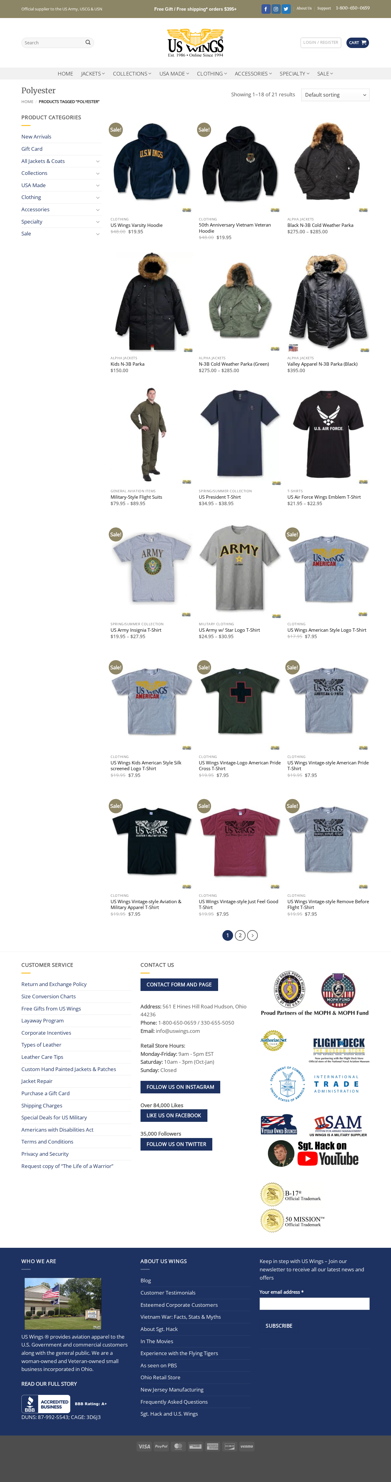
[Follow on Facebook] (266, 9)
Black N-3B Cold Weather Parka (320, 225)
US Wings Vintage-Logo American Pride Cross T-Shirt (240, 765)
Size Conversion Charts (48, 996)
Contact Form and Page (179, 984)
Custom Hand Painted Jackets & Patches (68, 1069)
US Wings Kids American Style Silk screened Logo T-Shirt (146, 765)
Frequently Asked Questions (174, 1401)
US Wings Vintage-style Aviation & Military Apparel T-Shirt (146, 904)
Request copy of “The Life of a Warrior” (67, 1166)
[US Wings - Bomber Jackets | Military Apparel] (196, 43)
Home (65, 73)
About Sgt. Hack (159, 1328)
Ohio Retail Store (161, 1377)
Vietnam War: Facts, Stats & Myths (181, 1316)
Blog (146, 1280)
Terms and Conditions (47, 1141)
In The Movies (157, 1341)
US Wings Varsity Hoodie (137, 225)
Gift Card (31, 148)
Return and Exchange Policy (54, 984)
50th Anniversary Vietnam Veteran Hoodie (235, 228)
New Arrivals (36, 136)
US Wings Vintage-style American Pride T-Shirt (328, 765)
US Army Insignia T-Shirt (136, 630)
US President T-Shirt (220, 497)
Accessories (251, 73)
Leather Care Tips (42, 1056)
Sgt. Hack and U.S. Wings (169, 1413)
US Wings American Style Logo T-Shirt (326, 630)
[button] (321, 43)
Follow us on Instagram (180, 1087)
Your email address (282, 1292)
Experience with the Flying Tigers (179, 1353)
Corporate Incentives (46, 1032)
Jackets (91, 73)
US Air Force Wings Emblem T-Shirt (324, 497)
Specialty (292, 73)
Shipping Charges (41, 1105)
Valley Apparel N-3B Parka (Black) (322, 364)
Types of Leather (41, 1044)
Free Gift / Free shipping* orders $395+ (195, 9)
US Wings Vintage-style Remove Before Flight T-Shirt (328, 904)
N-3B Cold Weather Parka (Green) (234, 364)
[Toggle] (98, 161)
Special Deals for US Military (54, 1117)
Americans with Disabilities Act (57, 1129)
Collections (130, 73)
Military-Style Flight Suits (136, 497)
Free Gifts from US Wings (51, 1008)
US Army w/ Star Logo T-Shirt (229, 630)
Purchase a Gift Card (45, 1093)
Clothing (210, 73)
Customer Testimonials (168, 1292)
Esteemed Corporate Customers (179, 1304)
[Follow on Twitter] (286, 9)
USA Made (172, 73)
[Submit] (88, 43)
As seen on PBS (159, 1365)
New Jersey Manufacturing (172, 1389)
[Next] (252, 935)
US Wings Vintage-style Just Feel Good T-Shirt (238, 904)
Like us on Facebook (174, 1115)
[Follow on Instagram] (276, 9)
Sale (323, 73)
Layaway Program (42, 1020)
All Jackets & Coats (43, 160)
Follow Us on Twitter (176, 1144)
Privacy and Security (45, 1153)
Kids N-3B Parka (127, 364)
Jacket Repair (37, 1081)
